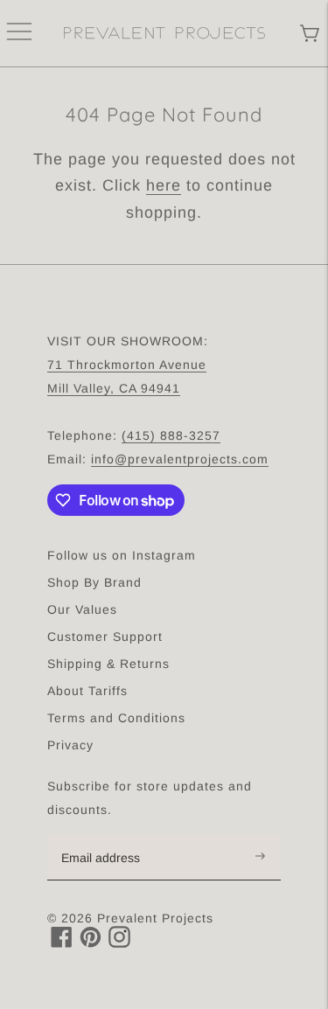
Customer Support (105, 637)
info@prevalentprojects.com (180, 459)
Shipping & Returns (108, 664)
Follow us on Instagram (121, 555)
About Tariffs (87, 691)
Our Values (82, 609)
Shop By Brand (94, 582)
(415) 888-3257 (171, 435)
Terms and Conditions (116, 718)
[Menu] (19, 33)
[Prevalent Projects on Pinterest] (90, 943)
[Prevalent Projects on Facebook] (62, 943)
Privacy (70, 745)
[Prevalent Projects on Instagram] (119, 943)
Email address (110, 836)
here (163, 185)
